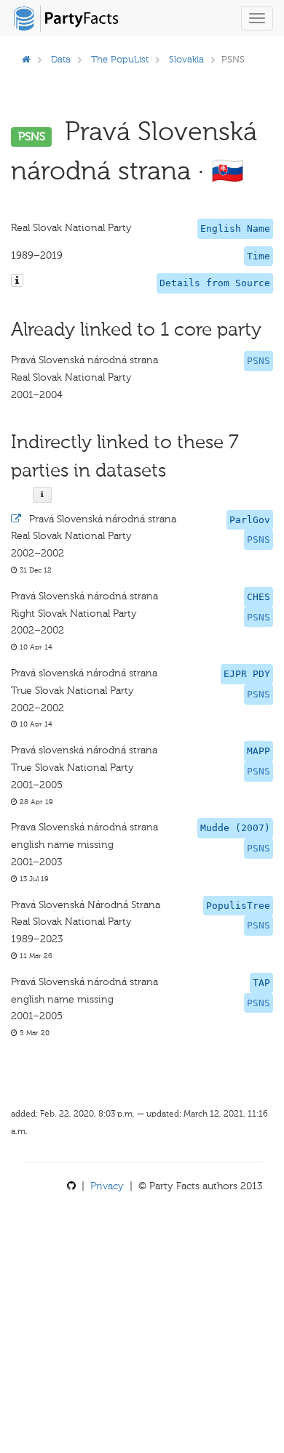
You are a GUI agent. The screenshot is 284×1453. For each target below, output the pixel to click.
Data (61, 59)
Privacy (107, 1186)
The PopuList (120, 59)
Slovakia (186, 59)
